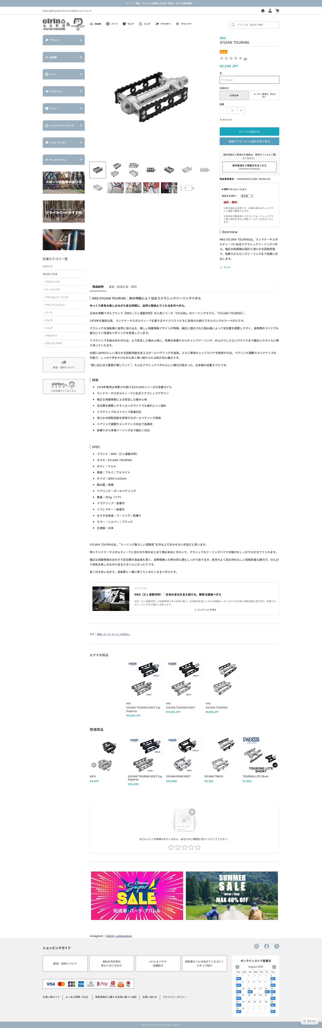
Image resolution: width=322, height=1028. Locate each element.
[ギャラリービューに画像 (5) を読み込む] (169, 170)
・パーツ (47, 312)
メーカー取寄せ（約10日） (265, 95)
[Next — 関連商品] (275, 765)
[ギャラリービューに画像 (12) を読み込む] (169, 188)
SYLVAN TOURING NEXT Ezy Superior (145, 777)
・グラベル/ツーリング (55, 297)
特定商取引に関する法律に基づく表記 (116, 997)
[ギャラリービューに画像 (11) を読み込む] (151, 188)
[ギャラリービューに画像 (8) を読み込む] (98, 188)
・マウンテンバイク (54, 304)
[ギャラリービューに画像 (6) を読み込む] (187, 170)
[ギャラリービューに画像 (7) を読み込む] (205, 170)
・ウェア (47, 320)
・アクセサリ (50, 335)
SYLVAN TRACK (213, 776)
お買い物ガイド (51, 997)
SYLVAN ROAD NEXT (178, 776)
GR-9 (92, 776)
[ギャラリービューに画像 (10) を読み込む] (133, 188)
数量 (222, 104)
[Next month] (274, 967)
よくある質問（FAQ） (77, 997)
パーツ (106, 634)
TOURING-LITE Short (256, 776)
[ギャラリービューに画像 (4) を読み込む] (151, 170)
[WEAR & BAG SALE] (232, 895)
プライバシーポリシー (175, 997)
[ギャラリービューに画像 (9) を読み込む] (116, 188)
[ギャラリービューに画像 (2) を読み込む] (116, 170)
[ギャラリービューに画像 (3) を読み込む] (133, 170)
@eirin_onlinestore (119, 936)
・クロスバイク (51, 281)
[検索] (234, 24)
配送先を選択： (230, 195)
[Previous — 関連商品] (93, 765)
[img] (231, 58)
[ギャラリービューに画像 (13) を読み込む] (187, 188)
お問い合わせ (149, 997)
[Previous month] (237, 967)
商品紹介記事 (50, 274)
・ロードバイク (51, 289)
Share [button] (227, 267)
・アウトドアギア (52, 343)
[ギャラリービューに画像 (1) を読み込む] (98, 170)
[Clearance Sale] (137, 895)
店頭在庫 (234, 95)
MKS (99, 634)
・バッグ (47, 328)
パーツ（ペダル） (121, 634)
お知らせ (47, 266)
